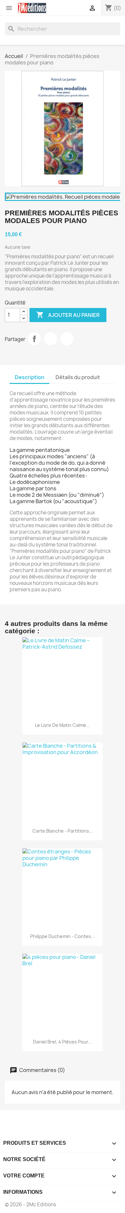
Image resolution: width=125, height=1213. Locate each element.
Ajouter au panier (68, 315)
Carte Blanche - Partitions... (62, 831)
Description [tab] (29, 377)
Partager (34, 338)
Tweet (50, 338)
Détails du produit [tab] (77, 377)
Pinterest (67, 338)
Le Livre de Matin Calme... (62, 725)
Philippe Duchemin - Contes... (62, 936)
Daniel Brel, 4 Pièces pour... (62, 1042)
